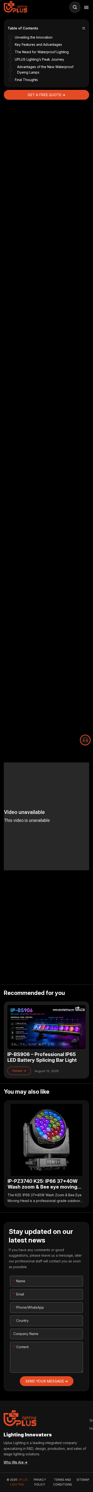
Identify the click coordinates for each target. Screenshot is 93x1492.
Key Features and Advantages (38, 44)
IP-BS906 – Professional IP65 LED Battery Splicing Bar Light (46, 1040)
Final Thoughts (26, 80)
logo (16, 7)
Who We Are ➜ (15, 1462)
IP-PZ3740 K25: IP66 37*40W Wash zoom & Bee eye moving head (46, 1153)
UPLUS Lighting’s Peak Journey (39, 59)
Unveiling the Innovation (33, 37)
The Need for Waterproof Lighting (42, 52)
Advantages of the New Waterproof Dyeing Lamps (45, 70)
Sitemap (83, 1479)
